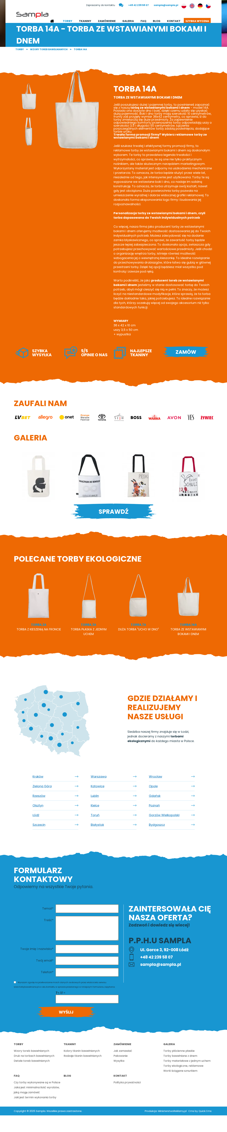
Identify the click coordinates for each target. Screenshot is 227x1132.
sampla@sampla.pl (166, 5)
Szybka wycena (197, 21)
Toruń (95, 815)
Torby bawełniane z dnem (180, 1056)
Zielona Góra (42, 786)
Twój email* (45, 960)
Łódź (36, 815)
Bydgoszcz (157, 825)
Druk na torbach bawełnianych (34, 1056)
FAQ (143, 21)
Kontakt (173, 21)
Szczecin (39, 825)
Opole (153, 786)
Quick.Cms (205, 1111)
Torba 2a (38, 624)
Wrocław (155, 776)
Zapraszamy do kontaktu (100, 5)
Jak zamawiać (123, 1051)
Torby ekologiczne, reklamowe (183, 1066)
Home (52, 21)
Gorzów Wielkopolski (164, 815)
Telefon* (47, 972)
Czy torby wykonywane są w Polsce (37, 1082)
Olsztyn (38, 805)
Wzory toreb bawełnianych (48, 49)
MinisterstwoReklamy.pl (172, 1111)
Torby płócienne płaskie (179, 1051)
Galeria (128, 21)
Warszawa (99, 776)
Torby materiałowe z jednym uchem (187, 1061)
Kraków (38, 776)
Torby (67, 21)
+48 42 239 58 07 (138, 5)
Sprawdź (113, 511)
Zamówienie (107, 21)
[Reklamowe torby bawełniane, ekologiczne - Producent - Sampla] (32, 14)
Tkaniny (85, 21)
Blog (156, 21)
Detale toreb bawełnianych (32, 1061)
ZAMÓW (186, 352)
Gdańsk (155, 796)
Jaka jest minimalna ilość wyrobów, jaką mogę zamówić (36, 1089)
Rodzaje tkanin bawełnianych (83, 1056)
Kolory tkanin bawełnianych (82, 1051)
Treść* (49, 920)
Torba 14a (80, 49)
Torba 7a (138, 624)
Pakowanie (121, 1056)
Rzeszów (39, 796)
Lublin (95, 796)
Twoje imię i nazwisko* (37, 949)
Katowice (97, 786)
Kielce (95, 805)
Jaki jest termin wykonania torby (35, 1097)
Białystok (97, 825)
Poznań (154, 805)
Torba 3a (88, 624)
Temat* (48, 908)
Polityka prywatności (127, 1082)
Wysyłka (119, 1061)
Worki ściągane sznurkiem (180, 1071)
